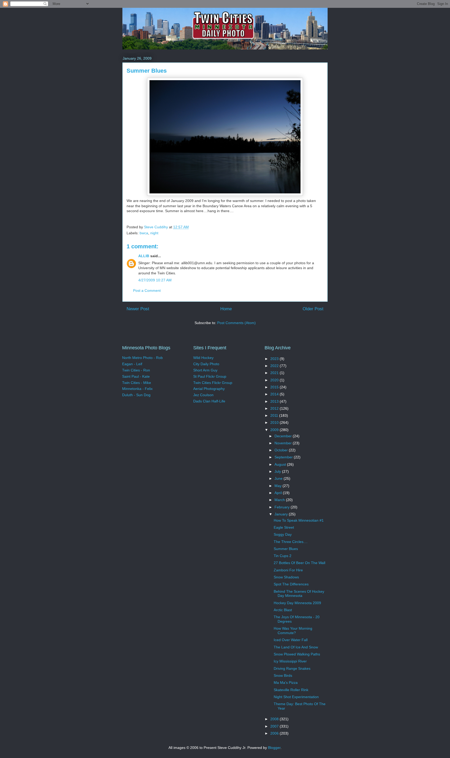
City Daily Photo (206, 364)
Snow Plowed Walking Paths (297, 654)
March (280, 500)
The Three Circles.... (291, 542)
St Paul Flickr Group (209, 376)
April (278, 493)
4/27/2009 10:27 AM (155, 280)
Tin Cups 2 (282, 556)
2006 (275, 733)
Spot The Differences (291, 584)
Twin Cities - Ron (136, 370)
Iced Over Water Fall (291, 640)
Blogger (274, 748)
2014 (275, 394)
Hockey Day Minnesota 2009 (297, 603)
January (281, 514)
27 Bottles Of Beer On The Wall (299, 563)
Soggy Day (283, 534)
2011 (274, 415)
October (281, 450)
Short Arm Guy (205, 370)
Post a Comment (147, 290)
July (278, 471)
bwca (144, 233)
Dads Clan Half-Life (209, 401)
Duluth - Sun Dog (136, 395)
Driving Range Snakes (292, 668)
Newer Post (138, 308)
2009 (275, 430)
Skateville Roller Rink (291, 690)
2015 (275, 387)
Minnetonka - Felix (137, 389)
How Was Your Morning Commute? (293, 630)
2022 (275, 366)
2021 (275, 373)
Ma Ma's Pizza (286, 682)
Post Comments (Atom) (236, 323)
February (282, 507)
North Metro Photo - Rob (142, 358)
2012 (275, 408)
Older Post (313, 308)
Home (226, 308)
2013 (275, 401)
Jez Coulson (203, 395)
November (283, 443)
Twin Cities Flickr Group (212, 383)
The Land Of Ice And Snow (296, 647)
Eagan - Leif (132, 364)
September (284, 457)
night (154, 233)
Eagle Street (284, 527)
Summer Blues (286, 549)
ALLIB (143, 256)
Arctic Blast (283, 610)
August (280, 464)
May (278, 486)
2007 (275, 726)
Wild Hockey (203, 358)
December (283, 436)
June (279, 478)
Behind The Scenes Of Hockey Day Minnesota (299, 593)
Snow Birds (283, 675)
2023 (275, 359)
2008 (275, 719)
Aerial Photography (209, 389)
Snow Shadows (286, 577)
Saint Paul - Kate (136, 376)
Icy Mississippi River (290, 661)
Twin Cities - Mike (136, 383)
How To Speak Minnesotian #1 (299, 520)
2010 (275, 422)
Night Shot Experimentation (296, 697)
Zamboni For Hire (288, 570)
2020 (275, 380)
